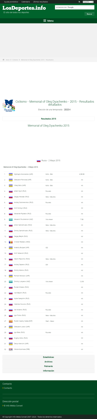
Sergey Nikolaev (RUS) (21, 197)
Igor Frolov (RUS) (20, 315)
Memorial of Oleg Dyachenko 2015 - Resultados (37, 60)
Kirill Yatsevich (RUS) (21, 253)
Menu (50, 20)
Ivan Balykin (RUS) (20, 293)
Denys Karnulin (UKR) (21, 343)
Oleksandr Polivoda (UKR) (22, 180)
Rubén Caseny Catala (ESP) (23, 321)
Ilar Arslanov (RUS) (20, 310)
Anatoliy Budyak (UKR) (21, 247)
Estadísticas (48, 357)
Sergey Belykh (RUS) (21, 236)
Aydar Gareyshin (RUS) (21, 298)
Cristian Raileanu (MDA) (22, 242)
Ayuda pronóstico (11, 2)
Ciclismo (15, 60)
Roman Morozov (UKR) (22, 276)
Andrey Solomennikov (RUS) (23, 202)
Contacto (8, 388)
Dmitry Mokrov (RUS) (21, 270)
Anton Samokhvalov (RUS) (23, 225)
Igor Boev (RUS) (19, 332)
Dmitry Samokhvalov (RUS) (23, 231)
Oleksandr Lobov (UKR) (22, 327)
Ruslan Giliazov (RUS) (21, 287)
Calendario (25, 2)
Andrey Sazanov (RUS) (21, 264)
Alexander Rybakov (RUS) (22, 214)
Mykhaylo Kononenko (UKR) (23, 174)
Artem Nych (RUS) (20, 191)
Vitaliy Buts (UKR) (20, 185)
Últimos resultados (40, 2)
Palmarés (48, 366)
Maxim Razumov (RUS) (22, 259)
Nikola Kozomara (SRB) (22, 349)
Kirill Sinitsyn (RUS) (20, 208)
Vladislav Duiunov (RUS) (22, 304)
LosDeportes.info (12, 8)
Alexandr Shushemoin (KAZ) (23, 219)
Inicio (8, 60)
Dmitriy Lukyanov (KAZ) (22, 281)
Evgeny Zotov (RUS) (21, 338)
